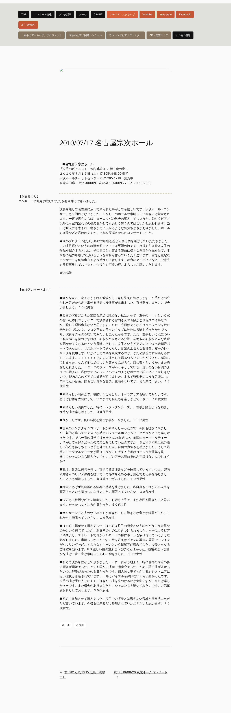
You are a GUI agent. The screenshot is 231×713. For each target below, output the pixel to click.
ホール (66, 624)
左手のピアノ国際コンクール (85, 35)
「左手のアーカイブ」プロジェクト (41, 35)
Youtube (147, 14)
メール (82, 14)
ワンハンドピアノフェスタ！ (125, 35)
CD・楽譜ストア (158, 35)
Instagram (166, 14)
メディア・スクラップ (122, 14)
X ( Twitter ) (28, 24)
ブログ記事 (65, 14)
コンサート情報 (43, 14)
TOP (24, 14)
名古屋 (80, 624)
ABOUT (98, 14)
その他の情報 (183, 35)
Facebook (185, 14)
